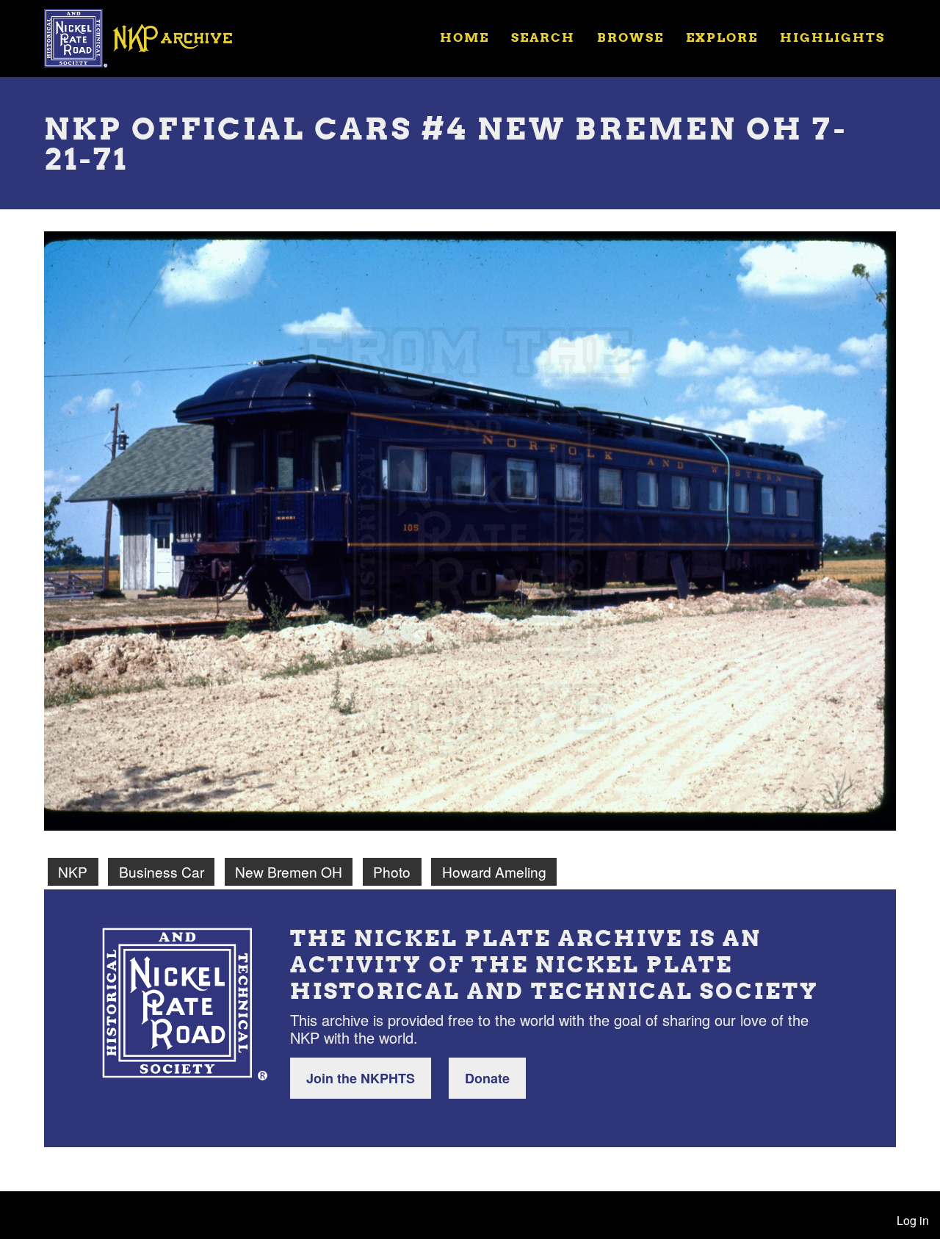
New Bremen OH (288, 871)
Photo (392, 871)
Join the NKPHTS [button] (360, 1078)
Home (464, 37)
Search (543, 37)
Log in (913, 1220)
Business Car (161, 871)
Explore (722, 37)
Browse (630, 37)
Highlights (832, 37)
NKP (72, 871)
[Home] (147, 36)
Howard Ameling (494, 871)
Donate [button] (487, 1078)
